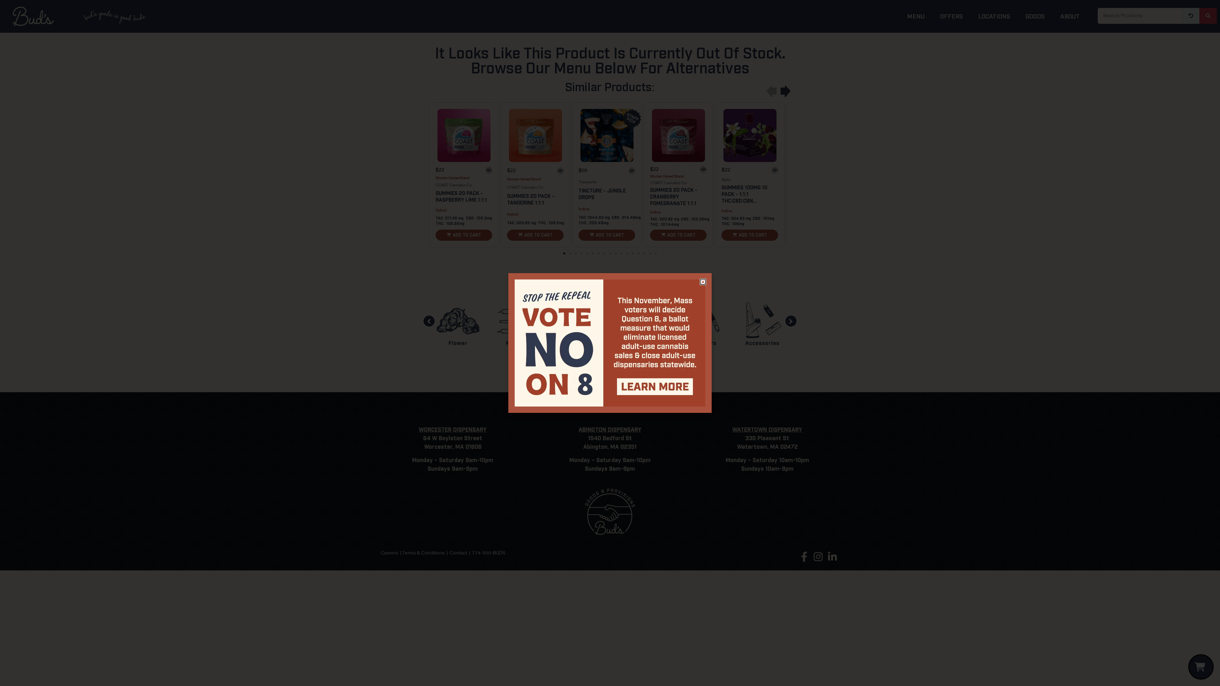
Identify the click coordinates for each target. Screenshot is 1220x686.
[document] (610, 343)
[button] (703, 281)
